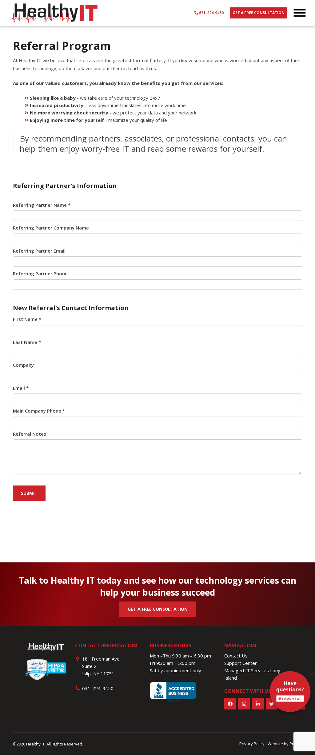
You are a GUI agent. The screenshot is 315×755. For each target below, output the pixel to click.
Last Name (27, 342)
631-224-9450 (211, 12)
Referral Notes (29, 434)
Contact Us (236, 656)
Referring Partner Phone (40, 273)
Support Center (240, 663)
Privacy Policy (252, 743)
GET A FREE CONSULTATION (158, 609)
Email (21, 388)
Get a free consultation (259, 12)
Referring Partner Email (39, 251)
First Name (27, 319)
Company (23, 365)
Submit (29, 493)
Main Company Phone (39, 411)
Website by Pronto (285, 743)
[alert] (290, 693)
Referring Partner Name (41, 205)
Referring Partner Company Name (51, 228)
